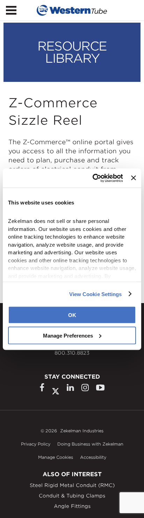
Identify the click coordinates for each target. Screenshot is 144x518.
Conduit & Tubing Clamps (72, 495)
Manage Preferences (68, 335)
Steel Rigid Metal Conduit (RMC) (72, 485)
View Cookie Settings (95, 294)
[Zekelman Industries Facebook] (42, 387)
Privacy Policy (35, 444)
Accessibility (93, 457)
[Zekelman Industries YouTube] (100, 387)
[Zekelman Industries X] (55, 389)
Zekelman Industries (81, 430)
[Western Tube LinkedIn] (70, 387)
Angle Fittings (72, 506)
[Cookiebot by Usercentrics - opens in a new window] (93, 178)
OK (72, 315)
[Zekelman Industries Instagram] (85, 387)
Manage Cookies (55, 457)
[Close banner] (133, 178)
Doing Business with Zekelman (90, 444)
